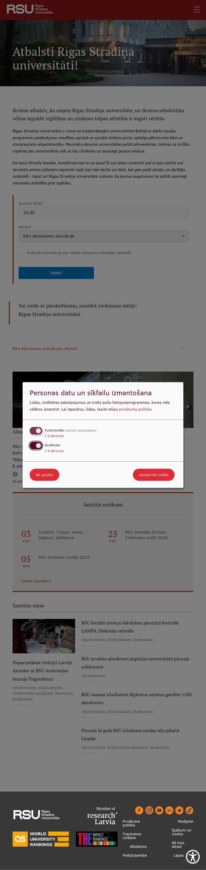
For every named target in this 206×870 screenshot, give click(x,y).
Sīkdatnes (138, 846)
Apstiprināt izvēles (154, 474)
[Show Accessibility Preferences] (193, 857)
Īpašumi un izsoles (181, 832)
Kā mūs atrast (178, 844)
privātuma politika (135, 409)
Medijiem (185, 821)
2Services (54, 435)
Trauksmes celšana (132, 835)
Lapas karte (183, 855)
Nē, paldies (44, 474)
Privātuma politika (131, 823)
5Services (54, 450)
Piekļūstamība (135, 855)
